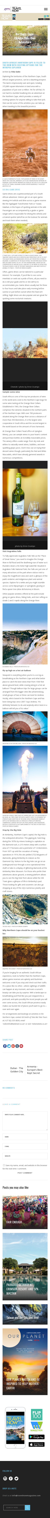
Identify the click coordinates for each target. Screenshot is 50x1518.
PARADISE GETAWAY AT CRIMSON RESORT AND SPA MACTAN (22, 1289)
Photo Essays (16, 47)
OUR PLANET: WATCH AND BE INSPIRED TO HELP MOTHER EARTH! (23, 1383)
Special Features (32, 47)
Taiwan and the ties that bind (22, 1317)
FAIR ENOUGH (14, 1222)
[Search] (27, 1507)
